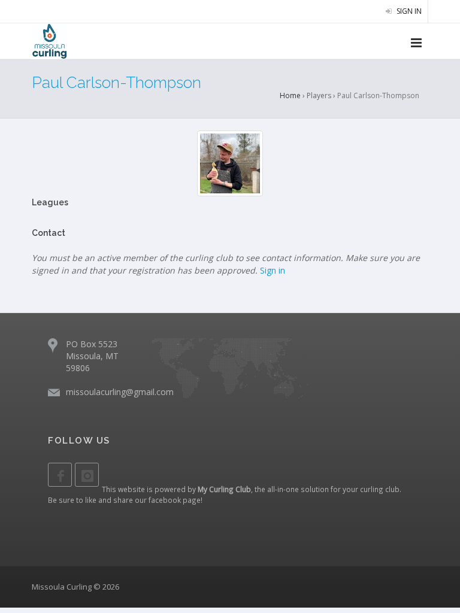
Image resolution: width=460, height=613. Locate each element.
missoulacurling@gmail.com (120, 391)
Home (290, 95)
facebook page (175, 500)
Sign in (408, 11)
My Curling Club (224, 489)
